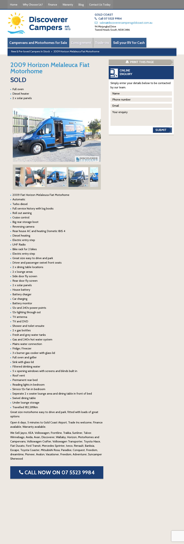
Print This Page (141, 62)
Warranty (68, 4)
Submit (161, 130)
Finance (52, 4)
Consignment (81, 43)
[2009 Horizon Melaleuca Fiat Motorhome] (57, 135)
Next (94, 176)
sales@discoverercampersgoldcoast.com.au (126, 22)
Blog (81, 4)
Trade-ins (102, 43)
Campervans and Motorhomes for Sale (38, 43)
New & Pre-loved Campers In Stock (30, 51)
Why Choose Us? (33, 4)
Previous (19, 176)
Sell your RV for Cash (129, 43)
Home (13, 4)
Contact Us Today (100, 4)
